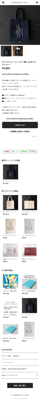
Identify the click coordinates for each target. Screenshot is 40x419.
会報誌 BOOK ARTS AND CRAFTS (14, 369)
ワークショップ (7, 362)
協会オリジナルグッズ (9, 375)
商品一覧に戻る (20, 386)
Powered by (18, 398)
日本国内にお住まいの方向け (20, 131)
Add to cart (20, 125)
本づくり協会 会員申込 (10, 356)
